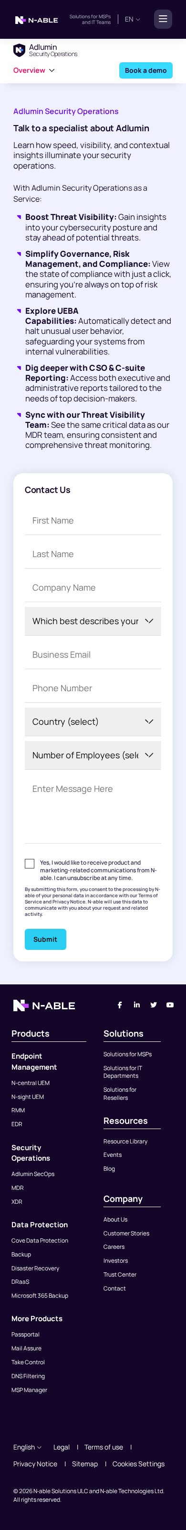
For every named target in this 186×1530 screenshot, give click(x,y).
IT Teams (101, 22)
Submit (45, 939)
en (129, 18)
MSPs (105, 16)
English (24, 1446)
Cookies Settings (139, 1463)
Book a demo (146, 69)
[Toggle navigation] (160, 19)
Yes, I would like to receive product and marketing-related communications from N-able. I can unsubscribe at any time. (98, 869)
